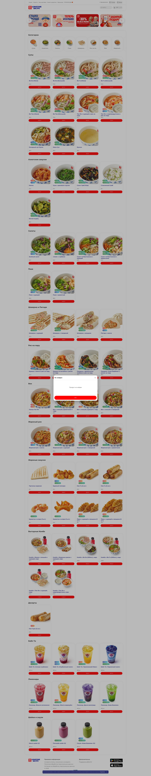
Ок (75, 398)
